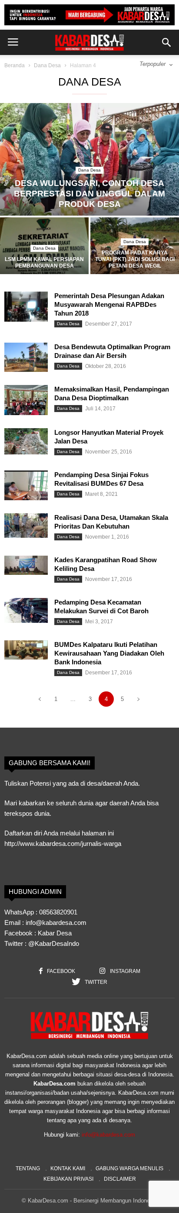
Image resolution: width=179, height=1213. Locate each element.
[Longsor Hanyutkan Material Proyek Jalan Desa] (26, 441)
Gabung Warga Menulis (129, 1168)
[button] (166, 42)
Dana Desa (47, 65)
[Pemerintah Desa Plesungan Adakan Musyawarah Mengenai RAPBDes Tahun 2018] (26, 307)
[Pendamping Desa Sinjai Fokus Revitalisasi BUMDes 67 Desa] (26, 486)
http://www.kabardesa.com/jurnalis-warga (62, 843)
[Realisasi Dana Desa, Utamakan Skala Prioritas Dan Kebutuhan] (26, 525)
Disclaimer (120, 1179)
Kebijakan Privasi (68, 1179)
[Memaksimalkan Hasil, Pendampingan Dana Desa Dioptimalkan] (26, 400)
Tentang (28, 1168)
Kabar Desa (55, 933)
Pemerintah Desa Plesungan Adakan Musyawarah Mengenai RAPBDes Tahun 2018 (109, 304)
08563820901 (58, 912)
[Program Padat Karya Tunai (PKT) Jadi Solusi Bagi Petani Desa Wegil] (134, 250)
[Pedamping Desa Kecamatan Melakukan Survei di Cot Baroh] (26, 610)
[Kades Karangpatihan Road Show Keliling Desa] (26, 565)
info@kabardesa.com (108, 1134)
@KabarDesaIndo (53, 943)
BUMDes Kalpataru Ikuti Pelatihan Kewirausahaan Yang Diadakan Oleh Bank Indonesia (109, 653)
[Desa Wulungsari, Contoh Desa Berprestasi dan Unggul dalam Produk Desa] (89, 159)
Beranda (14, 65)
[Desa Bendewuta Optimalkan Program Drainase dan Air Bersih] (26, 357)
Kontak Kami (67, 1168)
